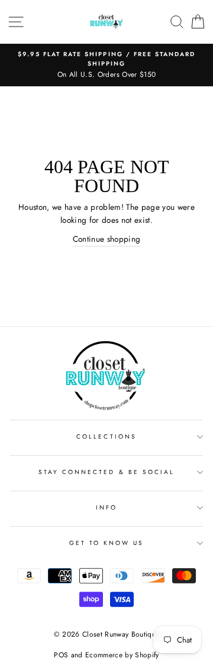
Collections (106, 436)
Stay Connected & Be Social (106, 472)
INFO (106, 507)
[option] (106, 65)
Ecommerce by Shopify (122, 655)
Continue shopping (107, 239)
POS (61, 655)
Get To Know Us (106, 543)
